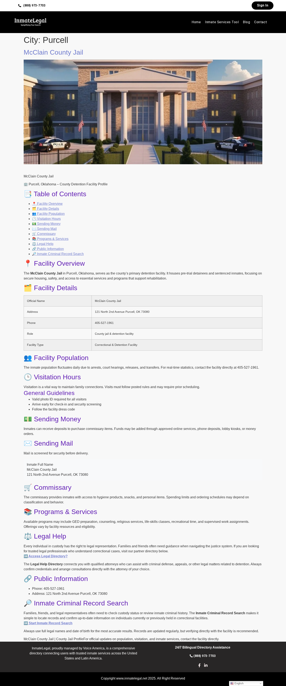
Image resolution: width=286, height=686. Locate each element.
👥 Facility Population (48, 213)
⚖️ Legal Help (42, 244)
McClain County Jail (53, 52)
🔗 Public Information (48, 249)
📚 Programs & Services (50, 239)
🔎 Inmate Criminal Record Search (58, 254)
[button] (32, 5)
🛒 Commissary (44, 234)
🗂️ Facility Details (45, 208)
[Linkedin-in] (206, 665)
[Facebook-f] (199, 665)
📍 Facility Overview (47, 203)
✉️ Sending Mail (44, 229)
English (238, 683)
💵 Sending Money (46, 224)
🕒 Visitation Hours (46, 219)
